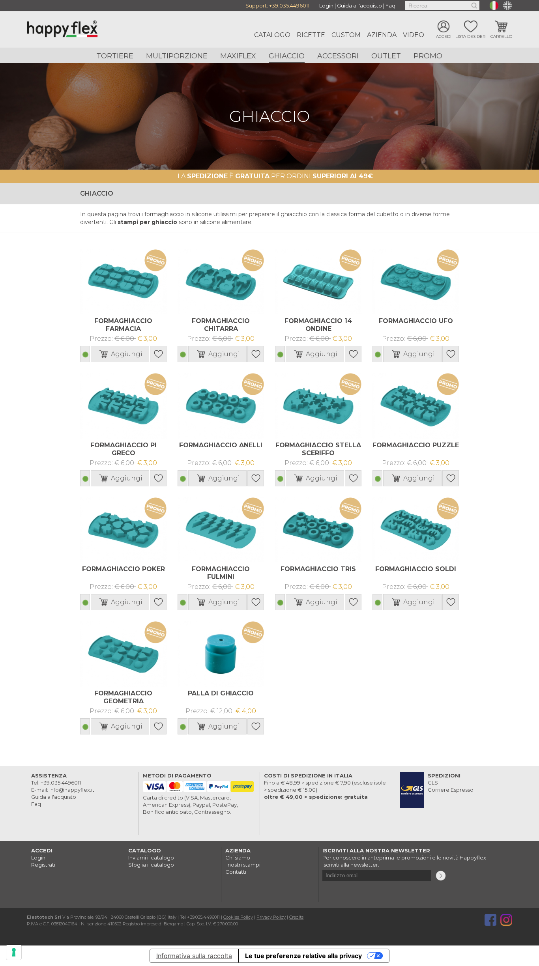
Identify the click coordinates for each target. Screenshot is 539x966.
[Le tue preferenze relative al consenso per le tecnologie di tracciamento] (13, 952)
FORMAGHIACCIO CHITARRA (221, 325)
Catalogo (272, 35)
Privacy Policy (271, 917)
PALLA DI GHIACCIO (221, 693)
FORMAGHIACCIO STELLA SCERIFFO (318, 449)
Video (413, 35)
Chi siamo (237, 857)
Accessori (338, 56)
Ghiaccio (287, 56)
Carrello (501, 36)
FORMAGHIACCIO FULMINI (221, 573)
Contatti (235, 872)
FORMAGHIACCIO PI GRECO (123, 449)
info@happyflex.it (71, 790)
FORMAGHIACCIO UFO (416, 321)
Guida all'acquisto (359, 5)
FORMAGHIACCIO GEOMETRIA (123, 697)
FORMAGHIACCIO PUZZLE (415, 445)
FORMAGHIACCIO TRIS (318, 569)
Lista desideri (471, 36)
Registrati (43, 864)
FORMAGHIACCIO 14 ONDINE (318, 325)
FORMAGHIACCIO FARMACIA (123, 325)
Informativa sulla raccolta (194, 956)
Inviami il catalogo (151, 857)
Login (326, 5)
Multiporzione (177, 56)
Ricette (311, 35)
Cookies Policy (238, 917)
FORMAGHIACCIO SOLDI (415, 569)
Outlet (386, 56)
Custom (346, 35)
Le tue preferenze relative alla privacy (303, 956)
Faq (390, 5)
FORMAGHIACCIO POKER (123, 569)
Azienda (382, 35)
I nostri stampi (242, 864)
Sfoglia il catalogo (151, 864)
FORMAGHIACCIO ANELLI (220, 445)
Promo (428, 56)
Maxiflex (238, 56)
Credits (296, 917)
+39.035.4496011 (289, 5)
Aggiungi (126, 354)
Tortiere (114, 56)
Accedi (443, 36)
